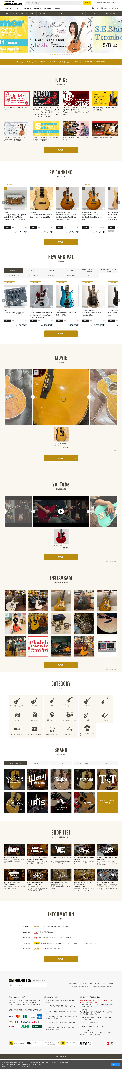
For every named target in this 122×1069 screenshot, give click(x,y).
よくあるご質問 (98, 3)
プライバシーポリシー (17, 1066)
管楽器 (107, 763)
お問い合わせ (114, 3)
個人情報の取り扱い (84, 986)
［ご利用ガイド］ (27, 1010)
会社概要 (109, 986)
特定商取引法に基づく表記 (98, 986)
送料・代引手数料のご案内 (91, 997)
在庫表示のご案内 (52, 997)
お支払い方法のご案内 (18, 997)
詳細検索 (87, 3)
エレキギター (38, 763)
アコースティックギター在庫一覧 (108, 802)
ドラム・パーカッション (84, 763)
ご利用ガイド (106, 3)
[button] (50, 54)
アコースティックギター (15, 763)
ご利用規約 (74, 986)
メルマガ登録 (110, 983)
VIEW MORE (61, 150)
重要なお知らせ (73, 983)
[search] (80, 3)
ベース (61, 763)
